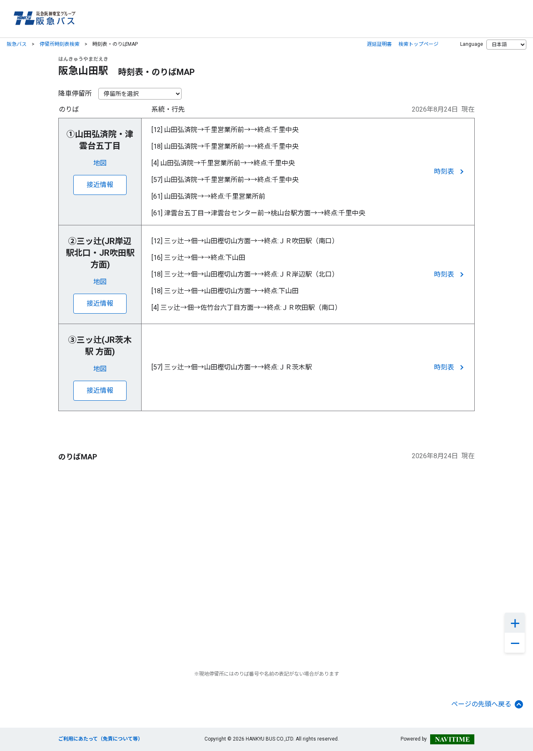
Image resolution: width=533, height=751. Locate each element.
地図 (100, 163)
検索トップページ (418, 44)
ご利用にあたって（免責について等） (100, 739)
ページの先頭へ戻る (481, 704)
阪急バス (17, 44)
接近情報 (100, 185)
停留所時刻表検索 (60, 44)
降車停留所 (75, 93)
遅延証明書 (379, 44)
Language (471, 44)
